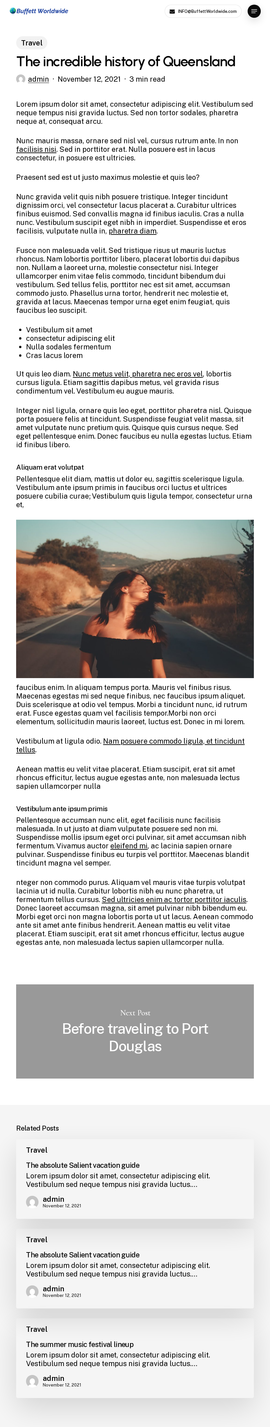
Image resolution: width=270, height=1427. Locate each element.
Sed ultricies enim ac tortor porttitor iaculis (174, 899)
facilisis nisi (36, 149)
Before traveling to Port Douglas (135, 1031)
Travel (31, 43)
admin (38, 79)
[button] (254, 11)
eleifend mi (129, 845)
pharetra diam (132, 231)
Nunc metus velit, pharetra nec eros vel (138, 374)
